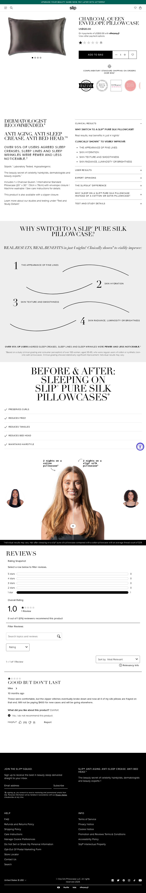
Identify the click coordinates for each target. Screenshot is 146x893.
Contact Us (10, 859)
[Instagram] (129, 880)
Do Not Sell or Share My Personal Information (28, 844)
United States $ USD (14, 880)
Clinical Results (85, 123)
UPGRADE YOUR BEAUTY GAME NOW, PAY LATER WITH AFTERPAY (73, 2)
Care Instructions (13, 834)
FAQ (6, 819)
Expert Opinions (85, 178)
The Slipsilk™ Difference (90, 185)
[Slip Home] (73, 8)
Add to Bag (95, 54)
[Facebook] (112, 880)
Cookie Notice (86, 829)
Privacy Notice (86, 824)
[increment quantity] (126, 55)
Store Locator (11, 854)
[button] (130, 499)
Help (7, 813)
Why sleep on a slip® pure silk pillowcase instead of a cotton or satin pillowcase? (102, 194)
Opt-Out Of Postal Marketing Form (22, 849)
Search (8, 864)
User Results (83, 170)
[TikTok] (134, 880)
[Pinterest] (123, 880)
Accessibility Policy (88, 839)
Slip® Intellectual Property (92, 844)
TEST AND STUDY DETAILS (90, 203)
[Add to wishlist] (133, 55)
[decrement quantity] (115, 55)
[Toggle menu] (5, 7)
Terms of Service (87, 819)
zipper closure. (51, 194)
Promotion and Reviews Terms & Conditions (101, 834)
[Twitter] (118, 880)
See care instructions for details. (43, 188)
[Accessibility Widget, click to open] (140, 446)
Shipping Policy (12, 829)
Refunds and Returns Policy (19, 824)
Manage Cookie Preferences (19, 839)
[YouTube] (140, 880)
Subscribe (58, 785)
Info (81, 813)
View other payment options (92, 36)
